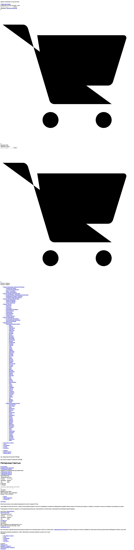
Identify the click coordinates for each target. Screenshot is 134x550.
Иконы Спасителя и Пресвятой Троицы (13, 287)
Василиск (11, 337)
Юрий (10, 402)
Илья (10, 357)
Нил (10, 377)
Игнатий (11, 355)
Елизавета (12, 415)
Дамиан (11, 350)
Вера (10, 411)
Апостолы (9, 305)
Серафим (11, 387)
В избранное (4, 468)
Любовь (11, 420)
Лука (10, 367)
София (10, 433)
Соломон (11, 391)
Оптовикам (6, 445)
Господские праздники (12, 318)
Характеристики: (5, 512)
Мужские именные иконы (13, 324)
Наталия (11, 427)
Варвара (11, 410)
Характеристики (7, 498)
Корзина (3, 548)
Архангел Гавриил (11, 301)
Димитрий (11, 351)
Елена (10, 414)
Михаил (11, 373)
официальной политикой (61, 529)
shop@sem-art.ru (5, 527)
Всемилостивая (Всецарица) (14, 297)
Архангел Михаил (10, 300)
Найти (15, 6)
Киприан (11, 361)
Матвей (11, 370)
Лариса (11, 419)
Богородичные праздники (13, 320)
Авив (10, 325)
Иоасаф (11, 359)
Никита (11, 374)
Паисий (11, 381)
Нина (10, 428)
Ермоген (11, 353)
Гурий (10, 347)
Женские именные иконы (13, 403)
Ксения (11, 418)
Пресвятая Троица (11, 288)
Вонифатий (12, 342)
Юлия (10, 440)
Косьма (11, 365)
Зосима (11, 354)
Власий (11, 341)
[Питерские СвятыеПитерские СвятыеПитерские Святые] (6, 469)
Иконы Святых (7, 304)
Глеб (10, 346)
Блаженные (9, 314)
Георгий (11, 345)
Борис (10, 334)
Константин (12, 363)
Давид (10, 349)
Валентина (12, 408)
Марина (11, 422)
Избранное (4, 544)
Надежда (11, 425)
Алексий (11, 329)
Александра (12, 404)
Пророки (8, 306)
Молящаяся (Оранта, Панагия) (14, 296)
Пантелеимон (12, 382)
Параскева (12, 431)
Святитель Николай (11, 8)
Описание (3, 501)
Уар (10, 398)
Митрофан (12, 371)
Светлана (11, 432)
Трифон (11, 396)
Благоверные (9, 313)
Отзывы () (6, 499)
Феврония (11, 439)
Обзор (5, 496)
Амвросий (11, 330)
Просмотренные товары (8, 547)
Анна (10, 407)
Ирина (10, 416)
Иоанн (10, 358)
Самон (10, 386)
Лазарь (11, 366)
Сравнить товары (6, 546)
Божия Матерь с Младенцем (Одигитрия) (17, 295)
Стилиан (11, 394)
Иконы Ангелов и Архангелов (11, 299)
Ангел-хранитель (10, 303)
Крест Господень (10, 291)
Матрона (11, 424)
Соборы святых (10, 316)
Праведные (9, 312)
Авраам (11, 326)
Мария (10, 423)
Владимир (11, 338)
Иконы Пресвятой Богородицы (11, 293)
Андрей (11, 332)
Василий (11, 336)
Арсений (11, 333)
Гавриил (11, 344)
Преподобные (10, 310)
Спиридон (11, 392)
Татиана (11, 436)
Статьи (5, 446)
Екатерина (11, 412)
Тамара (11, 435)
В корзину (3, 490)
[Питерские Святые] (6, 471)
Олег (10, 378)
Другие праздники (11, 321)
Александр (12, 328)
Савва (10, 385)
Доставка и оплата (8, 442)
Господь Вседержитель (12, 289)
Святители (9, 308)
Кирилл (11, 362)
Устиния (11, 437)
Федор (11, 399)
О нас (4, 444)
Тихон (10, 395)
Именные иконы (7, 322)
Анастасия (12, 406)
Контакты (6, 448)
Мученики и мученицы (12, 309)
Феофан (11, 400)
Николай (11, 375)
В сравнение (10, 468)
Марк (10, 369)
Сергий (11, 388)
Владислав (12, 340)
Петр (10, 383)
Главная (5, 450)
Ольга (10, 429)
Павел (10, 379)
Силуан (11, 390)
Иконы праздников (11, 292)
